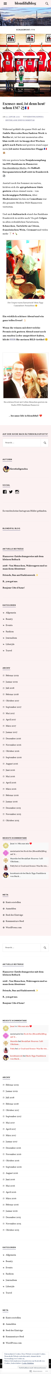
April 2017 (11, 719)
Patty (12, 866)
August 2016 (12, 763)
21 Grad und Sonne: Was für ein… (33, 866)
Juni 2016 (10, 770)
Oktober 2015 (12, 820)
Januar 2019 (12, 681)
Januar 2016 (12, 801)
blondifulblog (25, 3)
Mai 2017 (10, 713)
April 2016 (11, 782)
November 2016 (13, 745)
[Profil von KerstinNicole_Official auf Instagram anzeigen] (17, 492)
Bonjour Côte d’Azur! (14, 587)
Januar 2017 (11, 732)
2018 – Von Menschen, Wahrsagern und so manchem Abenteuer (25, 567)
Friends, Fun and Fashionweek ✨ (20, 575)
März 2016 (11, 789)
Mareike (14, 858)
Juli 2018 (10, 688)
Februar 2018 (12, 694)
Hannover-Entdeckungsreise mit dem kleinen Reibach (23, 558)
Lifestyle (10, 644)
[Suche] (44, 4)
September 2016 (14, 757)
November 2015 (13, 814)
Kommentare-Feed (15, 921)
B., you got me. (10, 581)
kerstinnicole (16, 873)
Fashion (10, 631)
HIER (13, 339)
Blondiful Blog (11, 528)
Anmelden (11, 908)
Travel (9, 650)
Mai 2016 (10, 776)
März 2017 (11, 726)
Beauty (9, 619)
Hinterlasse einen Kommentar (20, 120)
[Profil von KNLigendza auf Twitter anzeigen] (11, 492)
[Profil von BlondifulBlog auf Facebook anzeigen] (5, 492)
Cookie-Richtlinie (28, 1363)
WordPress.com (14, 927)
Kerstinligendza (35, 117)
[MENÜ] (5, 4)
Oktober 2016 (12, 751)
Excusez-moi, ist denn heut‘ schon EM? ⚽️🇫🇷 (24, 105)
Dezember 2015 (13, 808)
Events (9, 625)
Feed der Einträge (14, 915)
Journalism (11, 638)
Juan (12, 843)
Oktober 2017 (12, 700)
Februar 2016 (12, 795)
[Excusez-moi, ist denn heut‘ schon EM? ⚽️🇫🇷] (25, 96)
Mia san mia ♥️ (25, 843)
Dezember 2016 (13, 738)
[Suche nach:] (26, 443)
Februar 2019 (12, 675)
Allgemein (11, 612)
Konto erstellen (13, 902)
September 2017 (13, 707)
